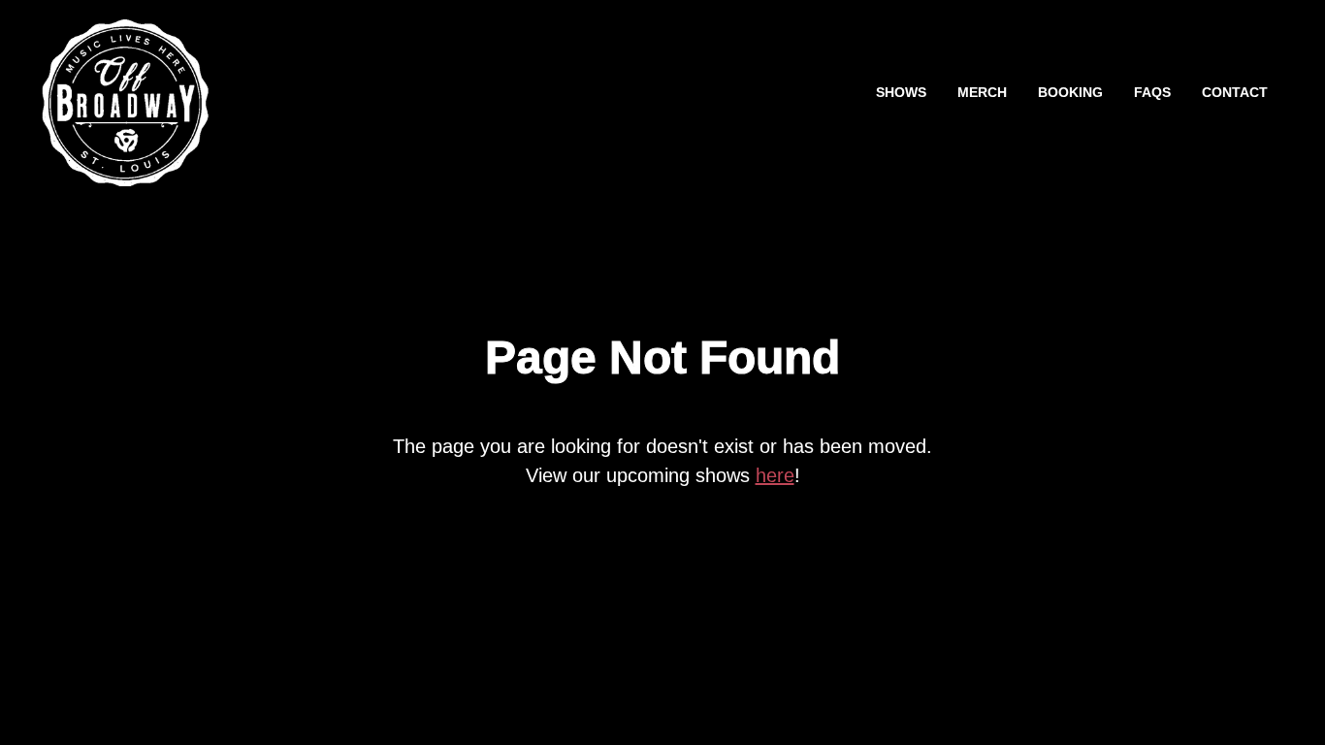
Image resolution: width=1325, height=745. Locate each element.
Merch (982, 92)
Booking (1070, 92)
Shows (901, 92)
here (775, 475)
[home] (125, 93)
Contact (1235, 92)
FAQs (1152, 92)
